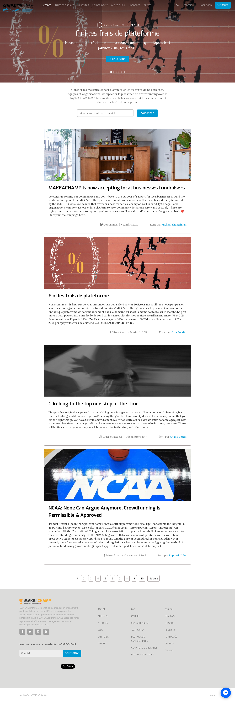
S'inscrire (222, 5)
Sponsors (134, 5)
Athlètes (103, 616)
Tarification (137, 630)
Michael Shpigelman (174, 224)
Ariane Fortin (178, 436)
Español (169, 623)
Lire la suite (117, 59)
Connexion (206, 5)
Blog (100, 630)
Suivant (153, 578)
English (169, 609)
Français (170, 616)
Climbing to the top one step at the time (93, 404)
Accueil (102, 609)
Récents (46, 5)
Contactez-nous (140, 623)
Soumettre (72, 653)
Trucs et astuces (64, 5)
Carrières (103, 636)
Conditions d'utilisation (144, 647)
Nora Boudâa (178, 332)
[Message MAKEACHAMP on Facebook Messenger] (226, 693)
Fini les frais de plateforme (79, 296)
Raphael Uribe (177, 555)
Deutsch (169, 643)
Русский (170, 630)
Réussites (83, 5)
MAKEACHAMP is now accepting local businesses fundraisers (117, 188)
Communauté (100, 5)
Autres (115, 25)
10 (142, 578)
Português (171, 636)
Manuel (135, 616)
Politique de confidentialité (139, 638)
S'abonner (147, 113)
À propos (103, 623)
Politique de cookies (142, 654)
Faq (133, 609)
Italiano (169, 650)
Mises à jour (118, 5)
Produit (102, 643)
